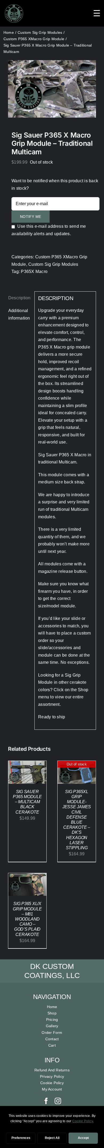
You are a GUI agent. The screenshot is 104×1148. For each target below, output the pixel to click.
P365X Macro (34, 271)
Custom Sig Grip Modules (53, 264)
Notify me (30, 216)
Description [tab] (19, 298)
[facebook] (46, 1101)
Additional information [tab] (19, 314)
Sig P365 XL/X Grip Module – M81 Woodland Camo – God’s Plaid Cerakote (27, 918)
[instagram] (58, 1101)
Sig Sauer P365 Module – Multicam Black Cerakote (27, 801)
